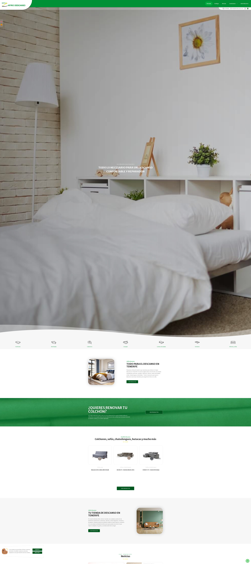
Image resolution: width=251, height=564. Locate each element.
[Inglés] (1, 22)
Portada (209, 3)
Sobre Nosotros (244, 3)
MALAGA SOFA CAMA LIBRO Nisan (100, 470)
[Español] (1, 25)
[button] (247, 561)
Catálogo (216, 3)
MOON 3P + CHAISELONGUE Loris (125, 470)
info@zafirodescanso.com (237, 8)
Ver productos (132, 381)
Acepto (37, 549)
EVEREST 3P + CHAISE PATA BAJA (151, 470)
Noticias (224, 3)
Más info (37, 552)
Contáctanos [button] (232, 3)
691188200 (226, 8)
